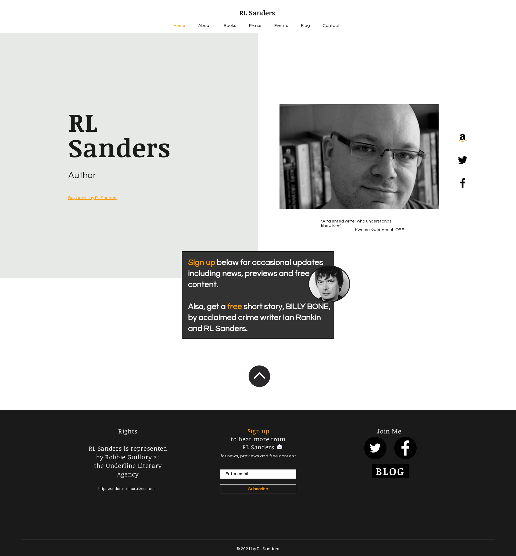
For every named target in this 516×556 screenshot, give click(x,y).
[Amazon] (462, 137)
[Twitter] (462, 160)
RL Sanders (257, 12)
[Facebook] (462, 183)
